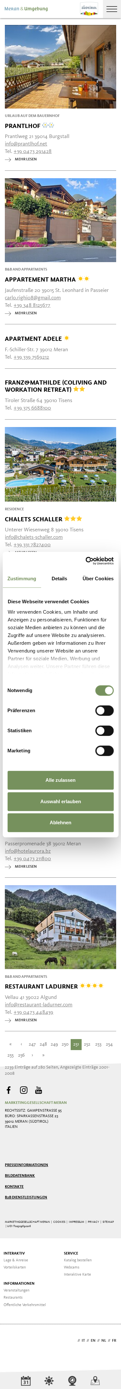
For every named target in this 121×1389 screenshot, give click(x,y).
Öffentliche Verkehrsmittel (25, 1305)
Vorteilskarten (15, 1267)
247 (32, 1044)
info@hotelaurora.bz (28, 851)
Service (71, 1254)
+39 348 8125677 (32, 305)
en (93, 1341)
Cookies (59, 1222)
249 (54, 1044)
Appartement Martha (41, 279)
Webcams (71, 1267)
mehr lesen (26, 159)
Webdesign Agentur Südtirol (13, 1341)
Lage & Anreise (16, 1260)
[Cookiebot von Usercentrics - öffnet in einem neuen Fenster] (86, 561)
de (73, 1341)
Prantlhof (23, 125)
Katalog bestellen (78, 1260)
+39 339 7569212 (31, 357)
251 (76, 1044)
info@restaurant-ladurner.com (38, 1005)
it (83, 1341)
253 (98, 1044)
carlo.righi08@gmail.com (33, 298)
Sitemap (108, 1222)
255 (10, 1055)
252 (87, 1044)
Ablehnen (60, 822)
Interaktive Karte (77, 1275)
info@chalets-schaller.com (34, 537)
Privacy (93, 1222)
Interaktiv (14, 1254)
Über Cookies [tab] (98, 578)
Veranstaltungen (16, 1290)
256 (21, 1055)
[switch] (104, 710)
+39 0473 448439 (33, 1012)
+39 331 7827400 (32, 545)
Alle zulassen (60, 780)
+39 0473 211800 (32, 859)
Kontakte (14, 1187)
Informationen (19, 1284)
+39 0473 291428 (33, 151)
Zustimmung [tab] (21, 578)
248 (43, 1044)
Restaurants (13, 1298)
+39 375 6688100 (32, 408)
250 (65, 1044)
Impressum (76, 1222)
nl (103, 1341)
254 (109, 1044)
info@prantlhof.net (26, 144)
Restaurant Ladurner (42, 986)
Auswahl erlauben (60, 801)
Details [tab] (59, 578)
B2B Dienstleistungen (26, 1197)
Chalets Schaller (34, 519)
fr (114, 1341)
